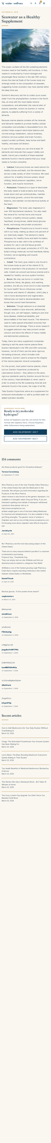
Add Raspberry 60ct (25, 439)
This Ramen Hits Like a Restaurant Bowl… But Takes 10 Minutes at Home (24, 784)
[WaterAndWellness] (12, 3)
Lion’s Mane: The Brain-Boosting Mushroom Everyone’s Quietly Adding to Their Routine (24, 757)
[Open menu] (44, 3)
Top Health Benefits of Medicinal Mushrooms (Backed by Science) (25, 771)
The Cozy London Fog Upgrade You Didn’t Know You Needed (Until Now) (23, 798)
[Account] (35, 3)
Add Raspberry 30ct (25, 432)
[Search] (31, 3)
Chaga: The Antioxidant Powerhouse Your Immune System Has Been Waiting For (25, 744)
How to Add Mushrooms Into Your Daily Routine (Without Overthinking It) (25, 730)
